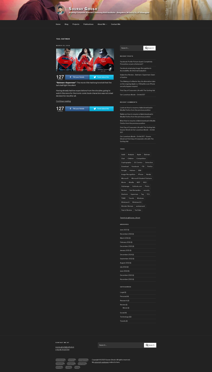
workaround (140, 206)
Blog (66, 24)
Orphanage (125, 186)
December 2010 (126, 275)
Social (122, 313)
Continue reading (63, 101)
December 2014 (126, 255)
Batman (147, 154)
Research (123, 301)
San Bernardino (135, 190)
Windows (140, 198)
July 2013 (123, 267)
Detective (149, 162)
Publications (88, 24)
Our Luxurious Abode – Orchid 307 (132, 95)
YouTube (138, 210)
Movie (123, 182)
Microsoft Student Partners (141, 178)
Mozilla (131, 182)
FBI (143, 166)
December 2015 (126, 246)
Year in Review (126, 210)
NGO (145, 182)
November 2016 (126, 234)
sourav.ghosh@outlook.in (64, 347)
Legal (122, 292)
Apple (139, 154)
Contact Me (115, 24)
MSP (138, 182)
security (147, 190)
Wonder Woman (127, 206)
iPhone (140, 174)
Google (124, 170)
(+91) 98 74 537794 (62, 349)
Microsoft (125, 178)
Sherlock (124, 194)
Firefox (149, 166)
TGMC (123, 198)
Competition (141, 158)
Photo (147, 186)
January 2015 (124, 250)
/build (123, 154)
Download (125, 166)
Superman (134, 194)
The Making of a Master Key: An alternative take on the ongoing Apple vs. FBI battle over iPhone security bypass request (137, 83)
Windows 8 (125, 202)
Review (124, 190)
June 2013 (123, 271)
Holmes (132, 170)
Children (131, 158)
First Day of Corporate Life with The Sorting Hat (137, 90)
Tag (142, 194)
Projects (76, 24)
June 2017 (123, 230)
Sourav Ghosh (83, 8)
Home (58, 24)
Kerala (148, 174)
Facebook (135, 166)
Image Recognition (128, 174)
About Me (101, 24)
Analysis (131, 154)
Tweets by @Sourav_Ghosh (130, 218)
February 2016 (125, 242)
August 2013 (124, 263)
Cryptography (126, 162)
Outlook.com (137, 186)
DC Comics (138, 162)
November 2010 (126, 279)
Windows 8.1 (136, 202)
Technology (124, 317)
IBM (139, 170)
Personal (123, 296)
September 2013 (126, 259)
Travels (131, 198)
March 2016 (124, 238)
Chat (123, 158)
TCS (148, 194)
